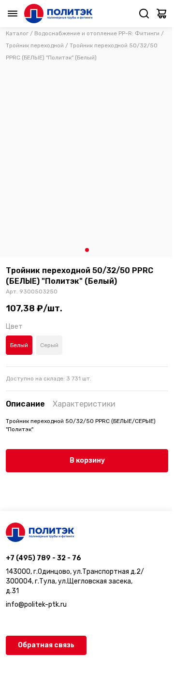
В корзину (87, 460)
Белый (19, 345)
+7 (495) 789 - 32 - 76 (43, 558)
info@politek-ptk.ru (36, 604)
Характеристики (84, 403)
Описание (25, 403)
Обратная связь (46, 645)
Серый (49, 345)
